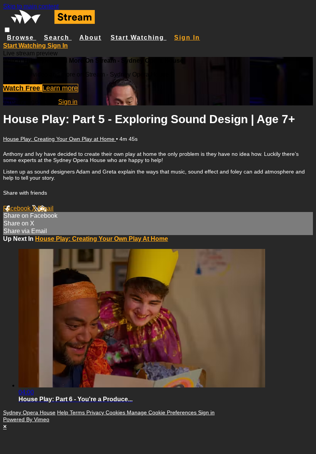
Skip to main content (31, 6)
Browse (21, 37)
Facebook (17, 208)
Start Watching (138, 37)
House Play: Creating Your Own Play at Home (59, 139)
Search (58, 37)
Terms (78, 412)
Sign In (57, 45)
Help (63, 412)
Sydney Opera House (29, 412)
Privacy (96, 412)
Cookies (116, 412)
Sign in (187, 37)
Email (46, 208)
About (90, 37)
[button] (7, 29)
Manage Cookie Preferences (162, 412)
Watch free (22, 88)
